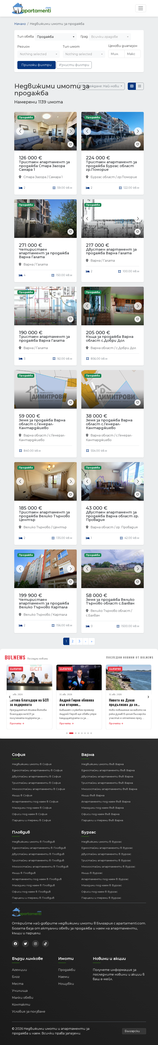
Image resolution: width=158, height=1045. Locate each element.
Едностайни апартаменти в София (37, 770)
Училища (20, 991)
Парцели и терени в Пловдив (33, 897)
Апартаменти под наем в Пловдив (37, 879)
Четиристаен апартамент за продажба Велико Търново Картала (44, 604)
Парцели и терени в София (31, 820)
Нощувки (66, 984)
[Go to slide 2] (71, 733)
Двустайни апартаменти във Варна (107, 776)
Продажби (66, 970)
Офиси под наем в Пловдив (31, 891)
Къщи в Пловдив (24, 872)
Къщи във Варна (92, 795)
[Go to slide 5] (82, 733)
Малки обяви (22, 997)
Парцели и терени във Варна (102, 820)
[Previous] (9, 697)
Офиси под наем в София (29, 814)
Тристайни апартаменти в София (36, 782)
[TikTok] (45, 943)
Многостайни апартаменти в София (38, 789)
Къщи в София (22, 795)
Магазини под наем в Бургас (101, 885)
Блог (16, 977)
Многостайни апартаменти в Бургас (108, 866)
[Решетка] (132, 86)
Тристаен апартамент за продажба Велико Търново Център (44, 516)
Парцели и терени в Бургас (101, 897)
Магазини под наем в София (31, 807)
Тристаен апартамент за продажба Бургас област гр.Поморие (111, 166)
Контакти (21, 1004)
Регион (23, 46)
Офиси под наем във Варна (100, 814)
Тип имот (71, 46)
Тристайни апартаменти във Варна (107, 782)
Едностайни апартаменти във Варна (108, 770)
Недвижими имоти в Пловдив (33, 841)
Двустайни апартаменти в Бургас (106, 854)
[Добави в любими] (70, 144)
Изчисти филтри (74, 65)
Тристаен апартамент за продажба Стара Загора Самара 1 (44, 166)
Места (17, 984)
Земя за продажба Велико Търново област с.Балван (110, 602)
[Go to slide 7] (88, 733)
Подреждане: (100, 86)
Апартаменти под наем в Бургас (105, 879)
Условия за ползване (28, 1011)
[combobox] (55, 37)
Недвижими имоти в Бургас (101, 841)
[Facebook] (15, 943)
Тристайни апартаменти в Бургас (106, 860)
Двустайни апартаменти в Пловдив (38, 854)
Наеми (63, 977)
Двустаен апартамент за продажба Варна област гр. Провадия (112, 516)
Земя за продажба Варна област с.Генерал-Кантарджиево (42, 424)
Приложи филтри (36, 65)
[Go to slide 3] (75, 733)
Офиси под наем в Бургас (99, 891)
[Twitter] (25, 943)
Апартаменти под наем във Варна (105, 801)
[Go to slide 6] (85, 733)
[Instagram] (35, 943)
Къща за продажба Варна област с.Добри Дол (109, 339)
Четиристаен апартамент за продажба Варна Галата (44, 253)
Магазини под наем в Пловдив (33, 885)
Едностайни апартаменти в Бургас (107, 847)
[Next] (148, 697)
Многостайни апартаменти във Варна (109, 789)
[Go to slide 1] (67, 733)
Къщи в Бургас (92, 872)
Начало (20, 24)
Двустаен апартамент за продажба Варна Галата (111, 251)
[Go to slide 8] (91, 733)
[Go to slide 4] (79, 733)
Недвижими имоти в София (31, 764)
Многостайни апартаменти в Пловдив (40, 866)
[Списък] (140, 86)
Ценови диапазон (122, 46)
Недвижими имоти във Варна (102, 764)
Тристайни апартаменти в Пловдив (38, 860)
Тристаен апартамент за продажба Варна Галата (44, 339)
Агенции (19, 970)
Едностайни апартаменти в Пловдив (39, 847)
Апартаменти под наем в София (35, 801)
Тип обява (25, 36)
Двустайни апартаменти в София (36, 776)
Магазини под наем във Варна (102, 807)
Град (84, 36)
